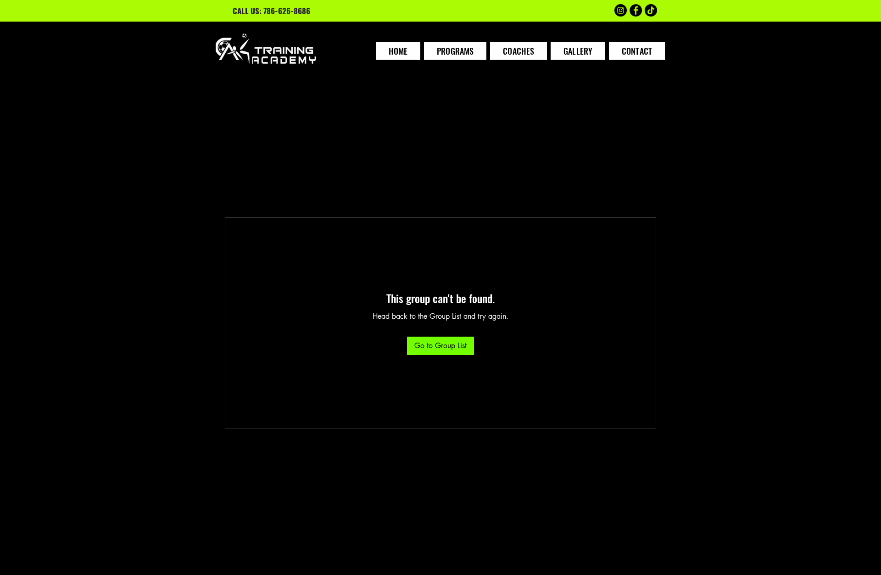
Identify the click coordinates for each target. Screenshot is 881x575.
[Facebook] (636, 10)
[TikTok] (651, 10)
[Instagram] (620, 10)
